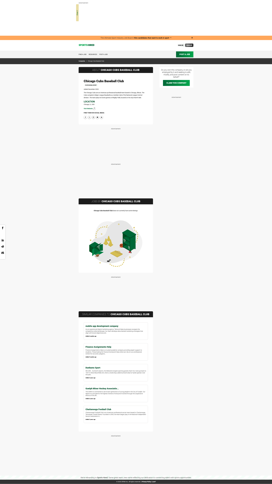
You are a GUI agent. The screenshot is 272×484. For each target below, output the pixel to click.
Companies (82, 61)
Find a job (82, 54)
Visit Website (88, 108)
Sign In (180, 45)
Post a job (103, 54)
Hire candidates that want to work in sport (152, 38)
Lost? (154, 482)
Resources (93, 54)
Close (77, 13)
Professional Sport (90, 85)
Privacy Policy (146, 482)
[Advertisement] (136, 19)
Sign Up (189, 45)
